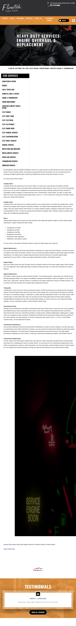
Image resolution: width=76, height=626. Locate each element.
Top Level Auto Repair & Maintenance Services (39, 68)
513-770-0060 (55, 5)
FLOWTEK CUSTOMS (14, 68)
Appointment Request (49, 19)
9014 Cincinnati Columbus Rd (32, 33)
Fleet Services (9, 549)
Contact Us (38, 18)
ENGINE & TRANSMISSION (65, 68)
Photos (12, 18)
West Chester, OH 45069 (46, 33)
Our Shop (5, 18)
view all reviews (38, 612)
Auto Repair (20, 18)
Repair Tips (29, 18)
